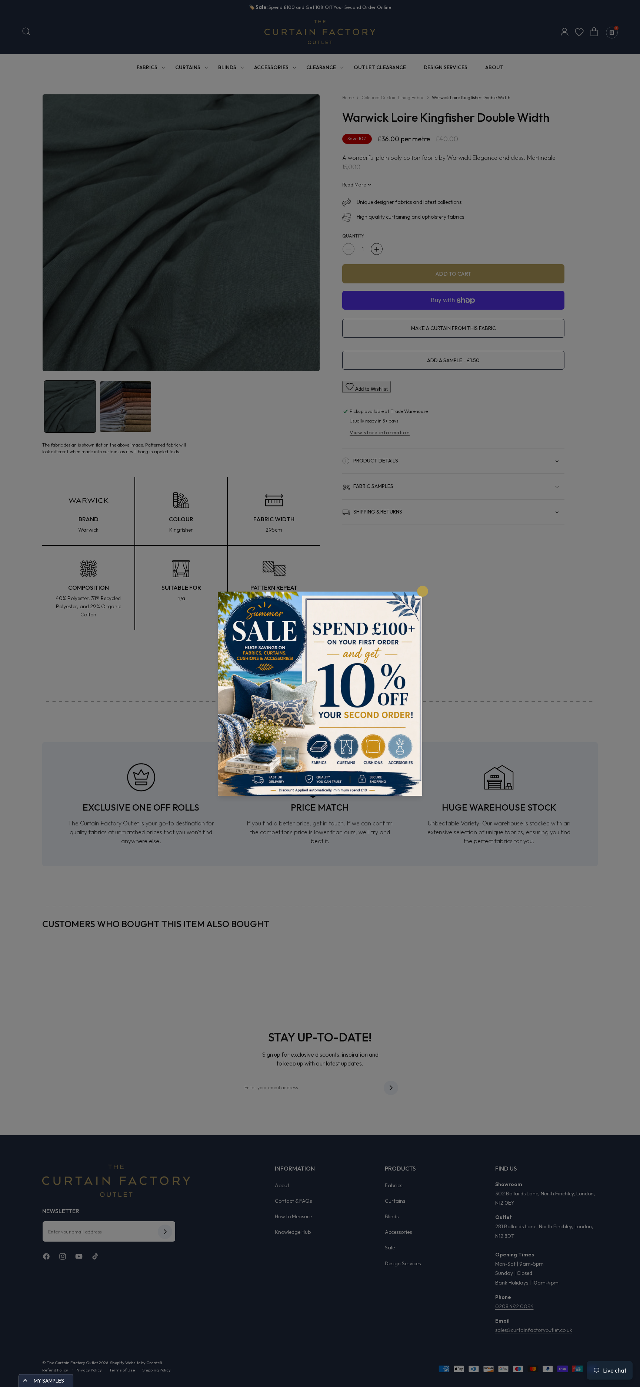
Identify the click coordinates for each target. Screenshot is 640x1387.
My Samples (49, 1380)
